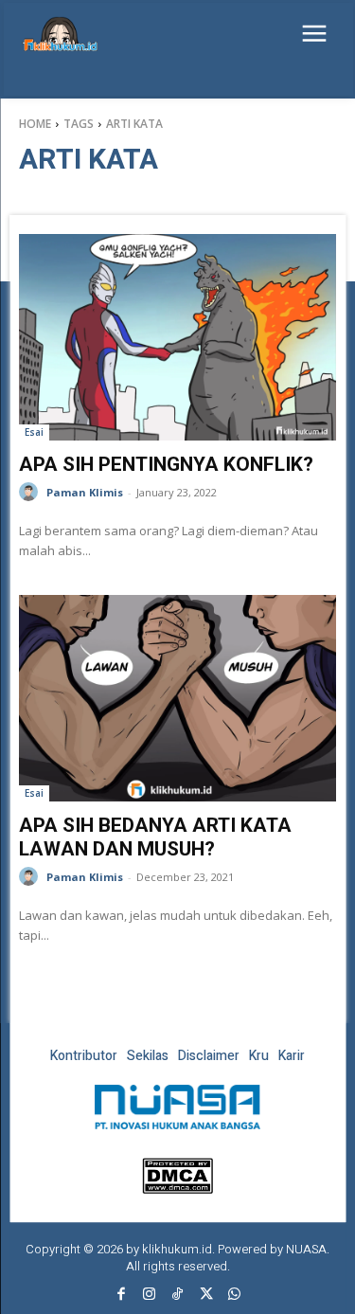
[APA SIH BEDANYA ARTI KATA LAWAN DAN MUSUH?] (177, 698)
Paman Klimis (84, 492)
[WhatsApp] (235, 1295)
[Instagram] (149, 1295)
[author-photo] (31, 492)
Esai (34, 432)
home (35, 124)
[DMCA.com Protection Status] (177, 1188)
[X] (206, 1295)
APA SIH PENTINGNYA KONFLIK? (166, 464)
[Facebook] (121, 1295)
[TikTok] (178, 1295)
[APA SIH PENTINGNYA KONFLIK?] (177, 337)
